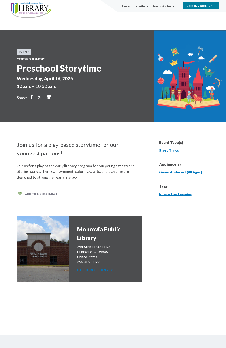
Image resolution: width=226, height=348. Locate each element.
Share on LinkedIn (49, 97)
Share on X (39, 97)
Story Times (169, 150)
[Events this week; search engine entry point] (178, 6)
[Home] (31, 10)
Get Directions (93, 270)
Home (126, 6)
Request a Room (163, 6)
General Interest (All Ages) (180, 172)
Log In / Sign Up (200, 5)
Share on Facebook (31, 97)
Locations (141, 6)
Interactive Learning (175, 194)
